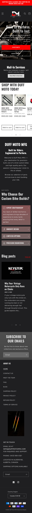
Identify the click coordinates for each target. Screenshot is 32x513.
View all (27, 257)
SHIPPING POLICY (9, 391)
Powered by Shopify (21, 509)
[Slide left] (12, 135)
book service (15, 53)
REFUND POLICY (9, 400)
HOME (5, 369)
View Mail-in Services (16, 75)
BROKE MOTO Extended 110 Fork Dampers (7, 109)
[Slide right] (20, 135)
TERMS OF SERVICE (10, 404)
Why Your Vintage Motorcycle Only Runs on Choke (15, 286)
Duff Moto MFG (13, 509)
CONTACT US (8, 373)
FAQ (4, 382)
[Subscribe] (26, 354)
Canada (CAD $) (15, 496)
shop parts (16, 47)
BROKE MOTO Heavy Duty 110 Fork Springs (20, 109)
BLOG (5, 387)
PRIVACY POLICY (9, 396)
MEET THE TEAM (9, 378)
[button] (2, 13)
